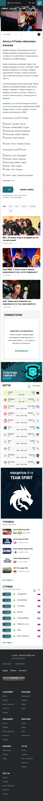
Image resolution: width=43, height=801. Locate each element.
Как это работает (8, 704)
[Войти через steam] (39, 3)
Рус (39, 590)
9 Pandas (32, 206)
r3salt (16, 206)
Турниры (31, 8)
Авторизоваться (21, 351)
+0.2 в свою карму (16, 197)
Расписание (25, 735)
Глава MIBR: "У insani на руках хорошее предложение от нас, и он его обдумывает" (20, 270)
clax (10, 206)
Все (29, 386)
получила (33, 109)
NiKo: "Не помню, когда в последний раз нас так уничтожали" (20, 238)
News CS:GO (7, 664)
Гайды (23, 704)
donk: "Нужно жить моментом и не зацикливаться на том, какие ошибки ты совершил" (19, 302)
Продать (5, 700)
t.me (12, 181)
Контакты (22, 671)
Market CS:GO (19, 664)
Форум (24, 723)
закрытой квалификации (12, 106)
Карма (5, 671)
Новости (13, 8)
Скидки (5, 712)
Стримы (22, 8)
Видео (24, 727)
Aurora (24, 206)
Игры (23, 708)
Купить (5, 696)
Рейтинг (13, 671)
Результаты (36, 386)
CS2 (10, 211)
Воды (23, 731)
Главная (4, 8)
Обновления (26, 696)
